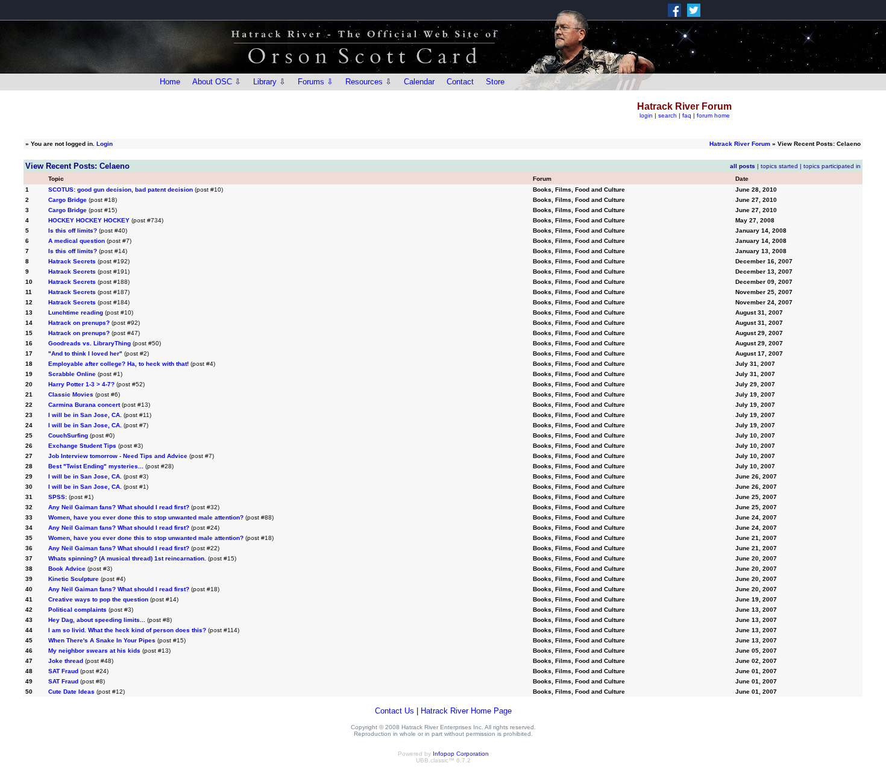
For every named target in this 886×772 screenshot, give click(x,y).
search (667, 115)
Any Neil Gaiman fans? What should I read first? (118, 507)
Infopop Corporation (461, 753)
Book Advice (67, 568)
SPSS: (57, 497)
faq (686, 115)
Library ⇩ (269, 81)
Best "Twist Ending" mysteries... (95, 466)
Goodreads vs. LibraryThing (89, 343)
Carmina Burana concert (84, 404)
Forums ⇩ (315, 81)
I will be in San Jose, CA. (85, 415)
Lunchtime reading (75, 312)
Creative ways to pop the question (98, 599)
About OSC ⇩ (216, 81)
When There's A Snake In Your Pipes (102, 640)
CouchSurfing (68, 435)
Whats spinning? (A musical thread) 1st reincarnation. (127, 558)
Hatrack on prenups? (79, 322)
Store (495, 81)
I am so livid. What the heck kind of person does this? (127, 630)
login (646, 115)
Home (170, 81)
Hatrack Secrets (72, 261)
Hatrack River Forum (739, 143)
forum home (713, 115)
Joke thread (65, 660)
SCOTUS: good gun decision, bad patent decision (120, 189)
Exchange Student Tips (82, 445)
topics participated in (832, 166)
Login (104, 143)
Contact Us (394, 710)
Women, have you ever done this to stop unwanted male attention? (145, 517)
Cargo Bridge (67, 199)
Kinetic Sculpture (73, 579)
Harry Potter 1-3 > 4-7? (81, 384)
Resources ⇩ (368, 81)
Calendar (419, 81)
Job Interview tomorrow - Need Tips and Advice (117, 456)
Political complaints (77, 609)
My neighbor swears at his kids (94, 650)
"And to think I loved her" (85, 353)
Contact (460, 81)
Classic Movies (70, 394)
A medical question (76, 240)
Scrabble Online (72, 374)
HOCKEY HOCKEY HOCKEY (89, 220)
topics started (779, 166)
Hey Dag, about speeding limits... (96, 620)
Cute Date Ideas (72, 691)
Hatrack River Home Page (466, 710)
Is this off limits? (72, 230)
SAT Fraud (63, 671)
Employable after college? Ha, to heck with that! (118, 363)
